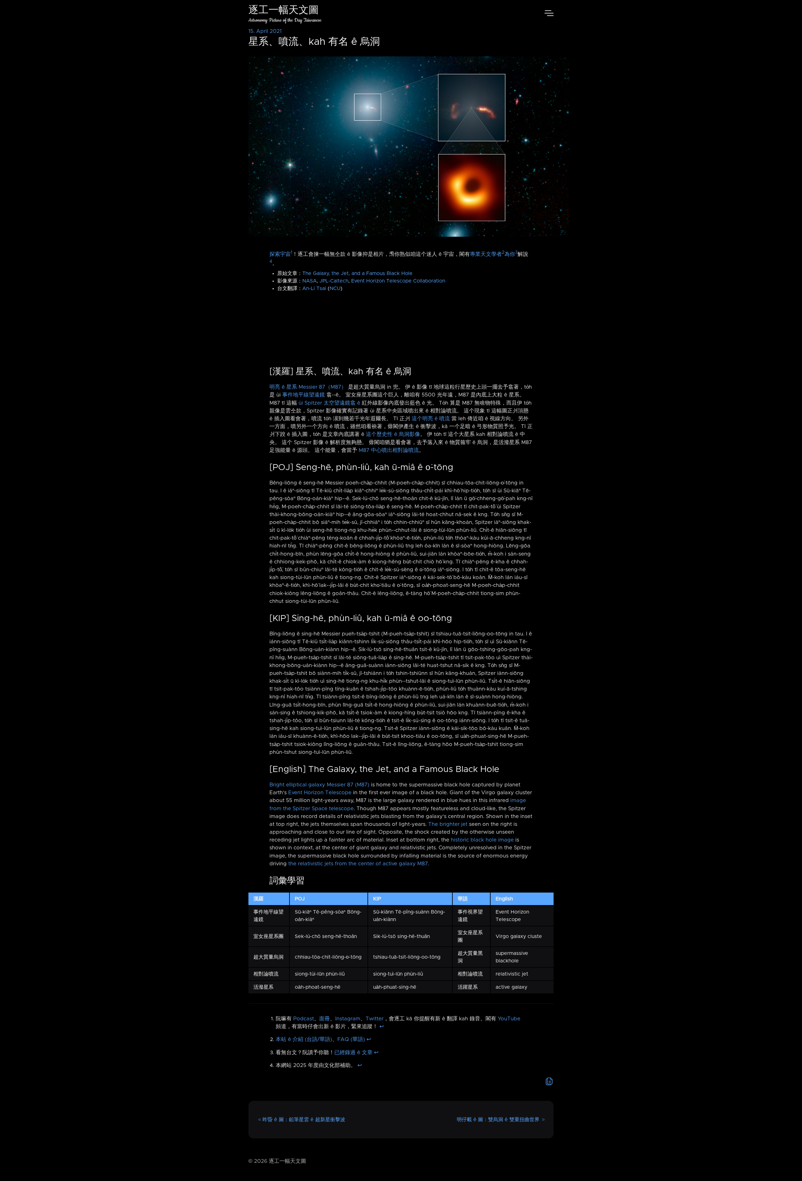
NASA (309, 280)
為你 (509, 253)
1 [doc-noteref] (291, 252)
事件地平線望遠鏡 (303, 394)
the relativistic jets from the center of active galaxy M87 (358, 863)
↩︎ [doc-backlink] (381, 1026)
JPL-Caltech (334, 280)
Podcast (303, 1018)
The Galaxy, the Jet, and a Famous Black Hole (357, 273)
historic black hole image (482, 839)
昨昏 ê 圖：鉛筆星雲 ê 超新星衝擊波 (304, 1119)
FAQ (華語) (351, 1039)
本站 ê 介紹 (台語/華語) (304, 1039)
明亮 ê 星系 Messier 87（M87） (307, 387)
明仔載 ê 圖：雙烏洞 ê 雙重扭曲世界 (498, 1119)
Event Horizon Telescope (320, 792)
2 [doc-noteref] (503, 252)
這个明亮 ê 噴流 (431, 418)
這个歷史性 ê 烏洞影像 (393, 434)
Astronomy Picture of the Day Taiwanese (284, 20)
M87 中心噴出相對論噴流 (389, 450)
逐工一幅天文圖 (283, 10)
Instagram (347, 1018)
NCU (335, 288)
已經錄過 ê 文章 (353, 1052)
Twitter (374, 1018)
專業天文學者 (486, 253)
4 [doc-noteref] (270, 261)
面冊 (324, 1018)
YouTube (509, 1018)
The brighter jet (447, 824)
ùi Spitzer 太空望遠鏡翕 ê (329, 403)
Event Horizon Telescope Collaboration (398, 280)
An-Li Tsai (314, 288)
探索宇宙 (280, 253)
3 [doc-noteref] (516, 252)
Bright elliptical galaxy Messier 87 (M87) (319, 784)
